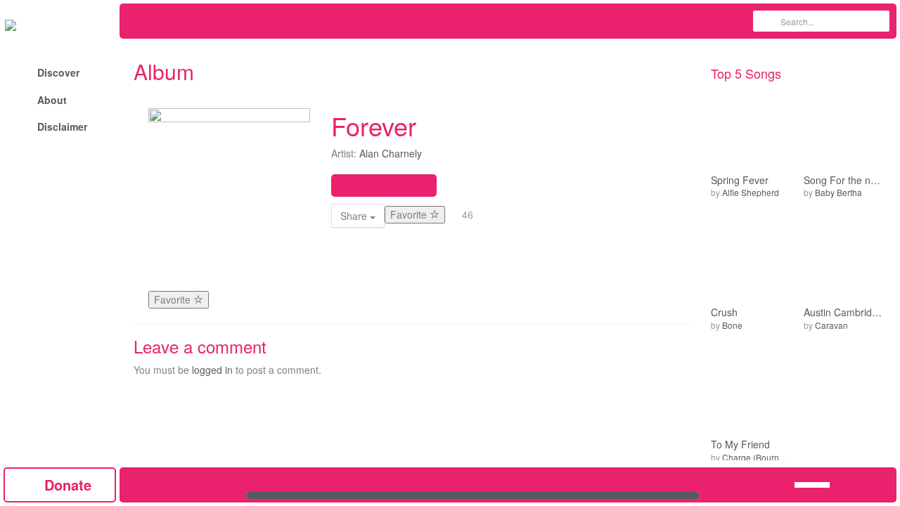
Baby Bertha (838, 192)
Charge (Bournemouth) (766, 457)
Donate (65, 484)
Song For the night (843, 180)
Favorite (410, 214)
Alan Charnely (390, 153)
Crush (724, 312)
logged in (212, 370)
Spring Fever (740, 180)
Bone (732, 325)
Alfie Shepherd (750, 192)
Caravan (831, 325)
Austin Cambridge (843, 312)
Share (355, 216)
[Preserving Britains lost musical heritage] (60, 25)
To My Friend (740, 444)
